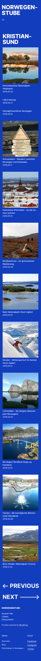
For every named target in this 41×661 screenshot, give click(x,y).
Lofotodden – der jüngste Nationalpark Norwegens (19, 412)
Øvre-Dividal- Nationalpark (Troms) (19, 564)
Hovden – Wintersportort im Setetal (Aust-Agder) (19, 361)
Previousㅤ (21, 585)
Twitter (30, 649)
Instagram (32, 645)
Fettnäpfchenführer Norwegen (17, 111)
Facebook (32, 641)
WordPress (23, 625)
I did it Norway (9, 100)
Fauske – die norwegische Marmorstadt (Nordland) (19, 514)
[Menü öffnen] (3, 19)
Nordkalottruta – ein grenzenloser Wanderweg (18, 262)
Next (21, 597)
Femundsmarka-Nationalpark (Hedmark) (16, 87)
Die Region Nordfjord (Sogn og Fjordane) (17, 463)
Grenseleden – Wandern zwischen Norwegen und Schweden (19, 160)
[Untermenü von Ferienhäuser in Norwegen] (24, 648)
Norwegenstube (20, 10)
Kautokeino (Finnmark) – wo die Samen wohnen (19, 211)
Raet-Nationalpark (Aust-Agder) (18, 312)
